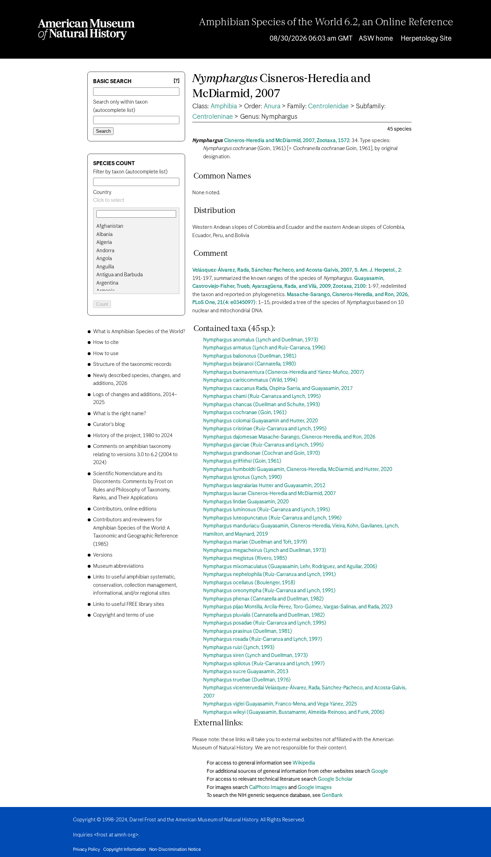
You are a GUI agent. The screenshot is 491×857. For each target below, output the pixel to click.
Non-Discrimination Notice (175, 850)
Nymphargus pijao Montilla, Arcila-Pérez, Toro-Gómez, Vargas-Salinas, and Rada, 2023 (298, 606)
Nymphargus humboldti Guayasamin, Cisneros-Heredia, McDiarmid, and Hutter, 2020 (297, 469)
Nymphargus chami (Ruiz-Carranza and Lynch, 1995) (262, 396)
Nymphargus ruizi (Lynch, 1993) (239, 647)
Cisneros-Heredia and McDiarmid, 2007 (281, 86)
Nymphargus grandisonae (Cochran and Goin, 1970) (261, 453)
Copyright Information (124, 850)
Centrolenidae (328, 106)
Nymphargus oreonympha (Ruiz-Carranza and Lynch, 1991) (269, 590)
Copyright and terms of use (123, 615)
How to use (106, 353)
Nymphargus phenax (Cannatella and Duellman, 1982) (263, 599)
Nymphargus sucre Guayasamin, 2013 (245, 671)
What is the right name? (119, 413)
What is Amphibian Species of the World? (139, 331)
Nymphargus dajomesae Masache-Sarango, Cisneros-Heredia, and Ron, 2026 (289, 437)
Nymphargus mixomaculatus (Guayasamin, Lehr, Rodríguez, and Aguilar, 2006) (290, 566)
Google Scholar (335, 779)
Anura (272, 106)
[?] (176, 81)
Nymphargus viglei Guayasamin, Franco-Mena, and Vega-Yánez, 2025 (280, 704)
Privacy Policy (86, 850)
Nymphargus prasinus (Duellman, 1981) (247, 631)
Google (379, 771)
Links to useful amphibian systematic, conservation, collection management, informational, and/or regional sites (135, 585)
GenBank (332, 795)
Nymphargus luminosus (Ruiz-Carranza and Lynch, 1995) (266, 509)
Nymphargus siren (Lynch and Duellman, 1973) (255, 655)
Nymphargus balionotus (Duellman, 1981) (250, 356)
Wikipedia (304, 763)
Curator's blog (109, 424)
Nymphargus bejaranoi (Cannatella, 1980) (249, 364)
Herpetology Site (426, 38)
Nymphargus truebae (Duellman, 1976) (247, 680)
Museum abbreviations (118, 566)
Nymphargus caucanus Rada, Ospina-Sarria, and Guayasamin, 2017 (278, 388)
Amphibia (224, 106)
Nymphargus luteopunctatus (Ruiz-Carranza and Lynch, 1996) (272, 518)
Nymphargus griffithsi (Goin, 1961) (242, 461)
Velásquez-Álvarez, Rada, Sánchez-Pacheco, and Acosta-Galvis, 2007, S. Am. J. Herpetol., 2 (296, 270)
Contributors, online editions (125, 509)
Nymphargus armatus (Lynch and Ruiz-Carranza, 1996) (264, 347)
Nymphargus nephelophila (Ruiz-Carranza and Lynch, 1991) (269, 574)
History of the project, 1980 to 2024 (133, 435)
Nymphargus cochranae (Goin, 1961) (245, 412)
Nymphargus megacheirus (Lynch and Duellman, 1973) (264, 550)
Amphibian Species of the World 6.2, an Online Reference (326, 22)
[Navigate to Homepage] (86, 29)
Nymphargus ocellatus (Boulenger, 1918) (249, 582)
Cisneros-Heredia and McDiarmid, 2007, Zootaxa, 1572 (286, 140)
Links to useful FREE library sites (128, 604)
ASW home (376, 38)
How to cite (106, 342)
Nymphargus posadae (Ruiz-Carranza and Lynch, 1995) (264, 623)
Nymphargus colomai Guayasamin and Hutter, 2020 (260, 420)
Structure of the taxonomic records (132, 364)
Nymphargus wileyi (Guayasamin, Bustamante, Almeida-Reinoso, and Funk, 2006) (294, 712)
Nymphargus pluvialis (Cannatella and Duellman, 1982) (264, 615)
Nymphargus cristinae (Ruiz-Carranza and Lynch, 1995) (265, 428)
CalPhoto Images (268, 787)
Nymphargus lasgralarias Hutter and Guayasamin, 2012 (264, 485)
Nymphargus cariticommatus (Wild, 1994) (250, 380)
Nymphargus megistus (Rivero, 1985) (245, 558)
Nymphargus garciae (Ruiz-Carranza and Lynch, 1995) (263, 445)
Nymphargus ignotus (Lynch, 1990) (242, 477)
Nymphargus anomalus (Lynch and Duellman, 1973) (260, 340)
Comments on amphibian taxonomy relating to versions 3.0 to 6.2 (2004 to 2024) (135, 454)
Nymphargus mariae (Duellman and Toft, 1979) (255, 542)
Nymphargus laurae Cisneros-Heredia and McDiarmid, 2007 (269, 493)
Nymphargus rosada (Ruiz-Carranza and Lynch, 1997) (262, 639)
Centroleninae (212, 117)
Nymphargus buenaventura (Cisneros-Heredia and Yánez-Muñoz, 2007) (283, 372)
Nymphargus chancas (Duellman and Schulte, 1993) (261, 404)
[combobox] (136, 200)
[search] (136, 235)
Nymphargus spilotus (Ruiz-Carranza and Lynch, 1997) (264, 663)
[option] (139, 226)
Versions (103, 555)
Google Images (315, 787)
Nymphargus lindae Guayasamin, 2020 (246, 501)
